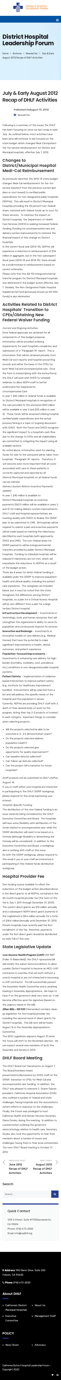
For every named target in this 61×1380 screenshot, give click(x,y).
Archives (17, 53)
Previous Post (18, 1167)
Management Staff (45, 1316)
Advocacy (40, 1344)
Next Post (42, 1167)
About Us (40, 1305)
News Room (12, 1344)
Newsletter (32, 53)
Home (5, 53)
